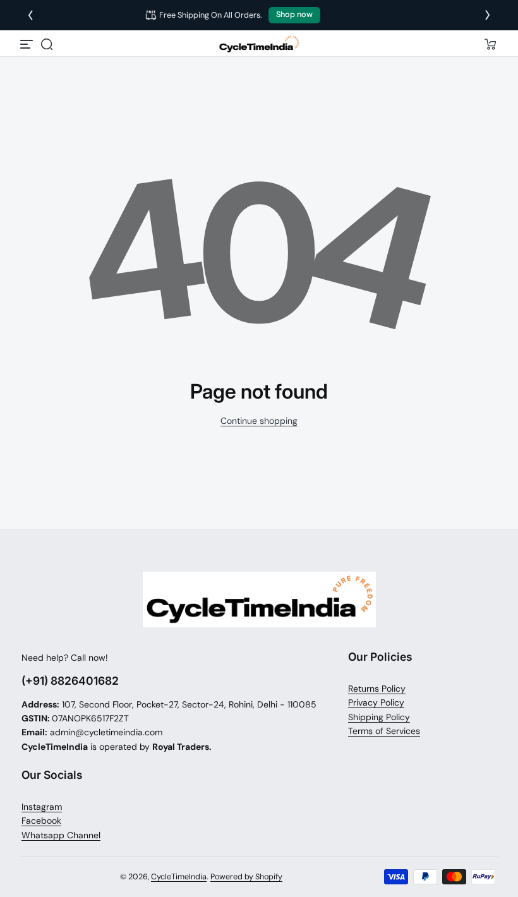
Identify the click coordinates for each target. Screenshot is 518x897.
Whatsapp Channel (60, 835)
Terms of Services (384, 731)
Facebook (41, 820)
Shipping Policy (379, 717)
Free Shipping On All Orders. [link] (237, 15)
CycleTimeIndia (179, 877)
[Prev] (30, 15)
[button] (47, 44)
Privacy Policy (376, 702)
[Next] (488, 15)
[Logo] (259, 44)
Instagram (41, 806)
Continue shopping (259, 420)
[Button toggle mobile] (27, 44)
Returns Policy (377, 688)
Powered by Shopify (246, 877)
